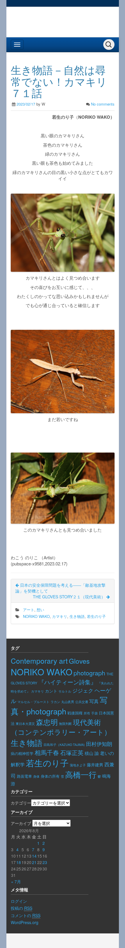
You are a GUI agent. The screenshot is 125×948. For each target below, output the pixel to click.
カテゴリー (21, 803)
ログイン (19, 901)
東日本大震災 (25, 723)
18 (18, 862)
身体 (36, 776)
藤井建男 (95, 764)
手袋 (94, 713)
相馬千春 (47, 752)
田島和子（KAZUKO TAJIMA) (64, 744)
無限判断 (65, 723)
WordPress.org (24, 922)
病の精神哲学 (22, 753)
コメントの (25, 915)
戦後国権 (75, 713)
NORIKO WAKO (36, 616)
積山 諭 (92, 753)
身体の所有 (50, 776)
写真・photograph (59, 705)
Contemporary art (39, 661)
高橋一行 (81, 774)
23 (44, 862)
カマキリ (59, 616)
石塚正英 (71, 752)
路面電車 (24, 776)
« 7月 (16, 881)
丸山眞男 (67, 702)
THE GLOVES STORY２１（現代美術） (69, 597)
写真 (94, 701)
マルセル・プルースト (33, 702)
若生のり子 (96, 616)
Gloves (79, 660)
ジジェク (82, 690)
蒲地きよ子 (78, 765)
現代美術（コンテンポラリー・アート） (61, 727)
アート (28, 609)
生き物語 (77, 616)
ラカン (55, 702)
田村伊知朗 (99, 743)
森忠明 (47, 722)
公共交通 (81, 701)
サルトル (64, 691)
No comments (103, 104)
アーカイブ (21, 823)
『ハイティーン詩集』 (67, 682)
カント (51, 691)
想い (40, 609)
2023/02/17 (26, 104)
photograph (89, 672)
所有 (87, 713)
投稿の (21, 908)
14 (34, 856)
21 (34, 862)
